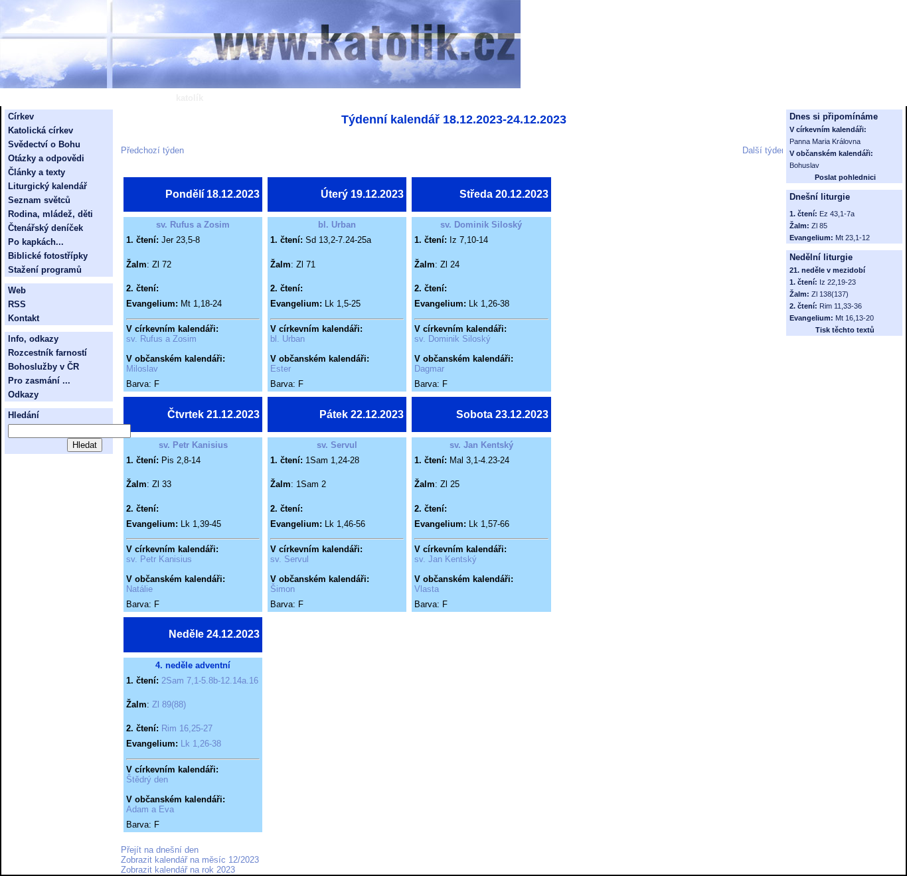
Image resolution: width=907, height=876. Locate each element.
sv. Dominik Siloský (481, 225)
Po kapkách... (36, 242)
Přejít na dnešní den (160, 850)
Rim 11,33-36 (840, 306)
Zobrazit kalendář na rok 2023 (178, 870)
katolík (189, 98)
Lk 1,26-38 (201, 744)
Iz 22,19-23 (837, 282)
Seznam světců (39, 200)
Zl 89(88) (169, 704)
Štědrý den (147, 779)
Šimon (282, 589)
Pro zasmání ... (39, 381)
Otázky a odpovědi (46, 158)
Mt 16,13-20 (854, 318)
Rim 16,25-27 (186, 728)
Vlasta (426, 589)
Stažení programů (45, 270)
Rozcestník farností (47, 353)
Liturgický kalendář (47, 186)
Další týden (764, 150)
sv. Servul (337, 445)
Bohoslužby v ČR (43, 367)
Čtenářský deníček (45, 228)
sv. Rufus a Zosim (193, 225)
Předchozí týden (152, 150)
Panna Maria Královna (825, 141)
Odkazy (23, 395)
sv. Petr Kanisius (193, 445)
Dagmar (429, 369)
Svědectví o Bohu (44, 144)
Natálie (139, 589)
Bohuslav (804, 165)
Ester (280, 369)
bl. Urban (337, 225)
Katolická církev (40, 130)
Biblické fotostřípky (48, 256)
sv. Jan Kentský (481, 445)
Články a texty (36, 172)
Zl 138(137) (830, 294)
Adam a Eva (150, 809)
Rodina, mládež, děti (50, 214)
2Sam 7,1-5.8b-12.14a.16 (209, 681)
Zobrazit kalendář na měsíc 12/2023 (190, 860)
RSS (17, 304)
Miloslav (142, 369)
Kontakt (23, 318)
